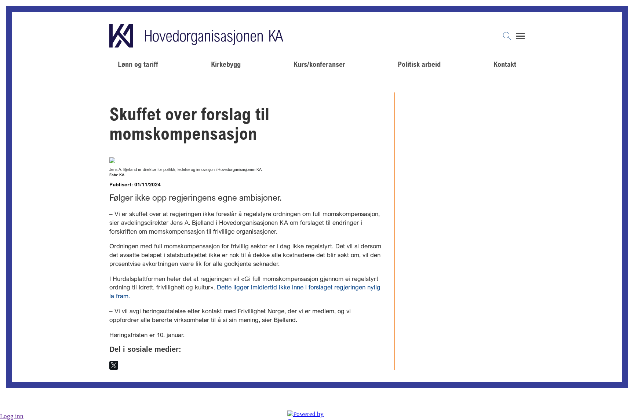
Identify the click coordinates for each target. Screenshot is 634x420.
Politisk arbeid (419, 64)
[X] (113, 365)
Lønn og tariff (138, 64)
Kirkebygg (226, 64)
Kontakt (504, 64)
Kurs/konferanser (319, 64)
